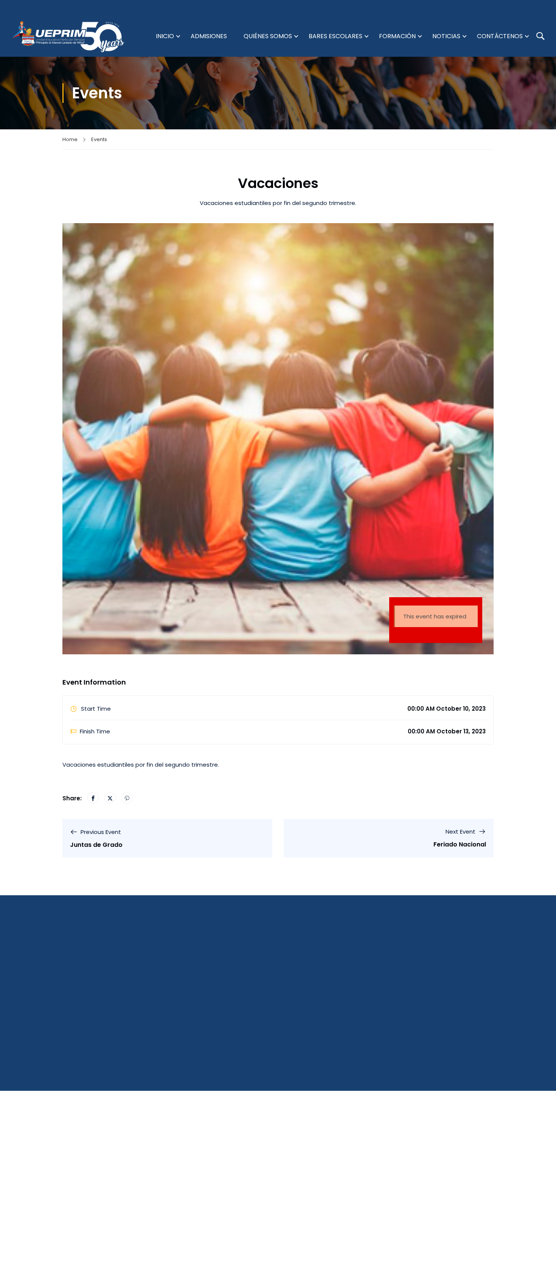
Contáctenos (500, 36)
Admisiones (209, 36)
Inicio (165, 36)
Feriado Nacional (459, 844)
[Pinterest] (127, 798)
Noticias (446, 36)
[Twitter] (110, 798)
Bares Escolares (335, 36)
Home (70, 139)
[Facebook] (93, 798)
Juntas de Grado (96, 844)
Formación (397, 36)
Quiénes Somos (268, 36)
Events (99, 139)
